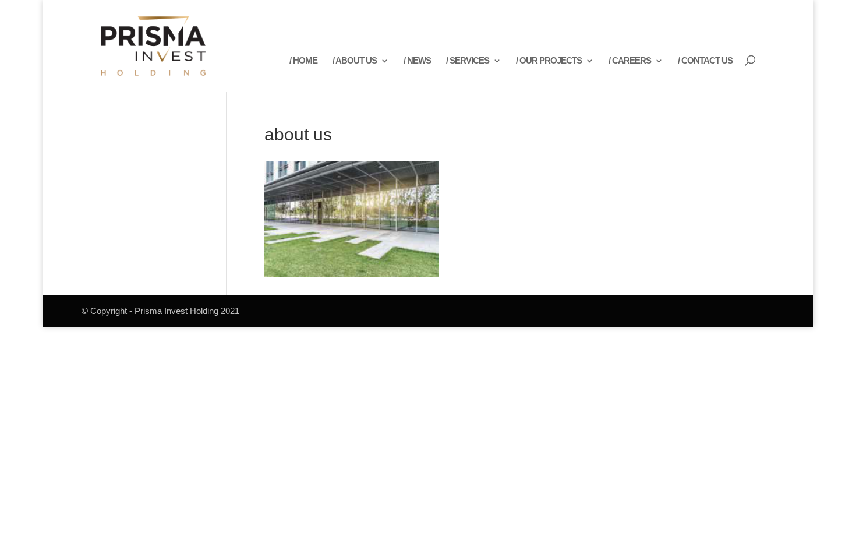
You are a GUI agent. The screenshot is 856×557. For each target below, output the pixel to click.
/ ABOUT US (355, 61)
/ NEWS (417, 61)
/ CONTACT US (705, 61)
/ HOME (303, 61)
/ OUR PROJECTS (549, 61)
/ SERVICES (467, 61)
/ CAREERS (630, 61)
